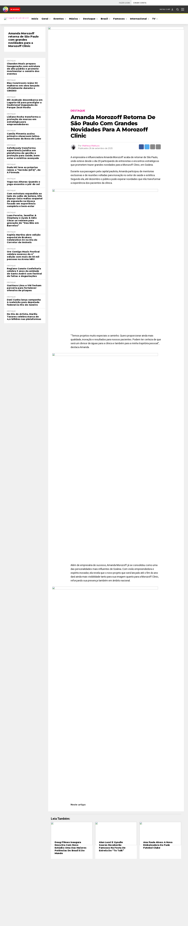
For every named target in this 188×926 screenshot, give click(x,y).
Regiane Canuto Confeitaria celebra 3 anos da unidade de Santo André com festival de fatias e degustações (24, 272)
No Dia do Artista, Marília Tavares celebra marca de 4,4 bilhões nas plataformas (24, 316)
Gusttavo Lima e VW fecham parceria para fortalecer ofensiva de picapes (24, 288)
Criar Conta (139, 3)
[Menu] (182, 9)
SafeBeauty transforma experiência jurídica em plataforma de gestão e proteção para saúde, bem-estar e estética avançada (23, 153)
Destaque (89, 18)
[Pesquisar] (177, 9)
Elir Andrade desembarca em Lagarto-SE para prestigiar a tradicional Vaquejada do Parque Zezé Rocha (25, 104)
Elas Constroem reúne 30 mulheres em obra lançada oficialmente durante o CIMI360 (23, 87)
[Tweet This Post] (147, 146)
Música (73, 18)
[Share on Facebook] (141, 146)
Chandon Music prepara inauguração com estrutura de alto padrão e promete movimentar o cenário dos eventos (23, 68)
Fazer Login (124, 3)
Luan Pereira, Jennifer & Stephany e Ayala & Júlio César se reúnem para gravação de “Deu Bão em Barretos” (23, 220)
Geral (45, 18)
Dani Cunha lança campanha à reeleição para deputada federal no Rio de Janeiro (24, 302)
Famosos (119, 18)
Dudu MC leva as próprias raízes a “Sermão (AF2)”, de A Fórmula (23, 170)
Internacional (138, 18)
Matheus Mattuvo (91, 145)
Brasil (104, 18)
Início (35, 18)
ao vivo (16, 9)
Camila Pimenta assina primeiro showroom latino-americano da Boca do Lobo (24, 136)
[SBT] (5, 9)
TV (153, 18)
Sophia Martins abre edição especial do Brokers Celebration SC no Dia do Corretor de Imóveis (24, 239)
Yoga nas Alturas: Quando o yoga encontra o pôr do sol (23, 183)
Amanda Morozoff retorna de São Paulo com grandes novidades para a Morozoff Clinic (23, 40)
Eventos (59, 18)
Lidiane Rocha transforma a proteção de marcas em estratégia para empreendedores (24, 121)
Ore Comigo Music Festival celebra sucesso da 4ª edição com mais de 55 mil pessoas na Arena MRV (23, 256)
